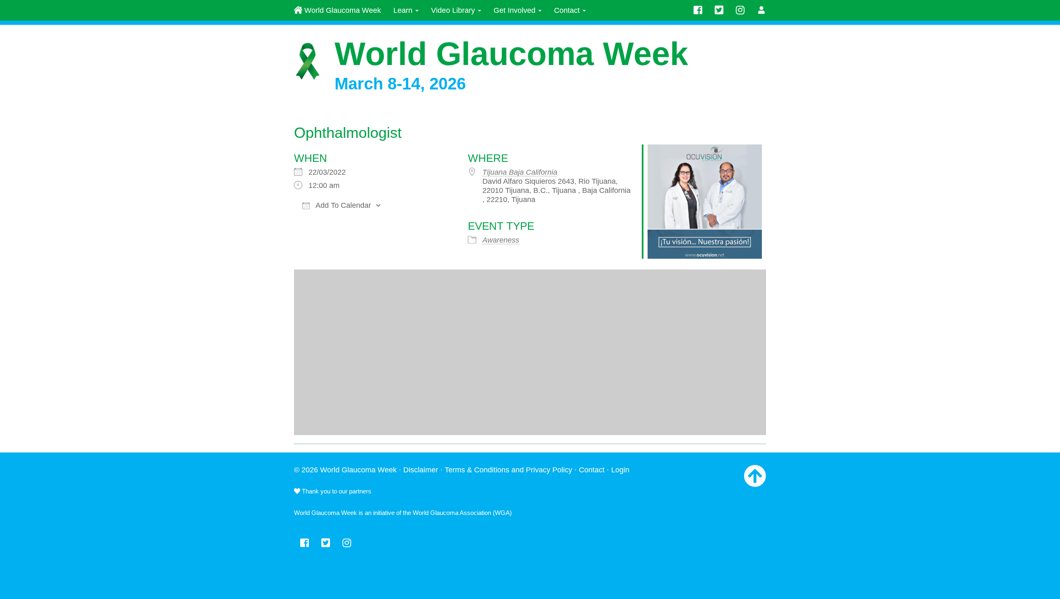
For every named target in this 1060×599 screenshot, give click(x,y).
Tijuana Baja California (519, 172)
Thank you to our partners (335, 491)
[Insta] (740, 10)
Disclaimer (420, 470)
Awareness (500, 240)
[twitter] (719, 10)
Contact (568, 10)
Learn (403, 10)
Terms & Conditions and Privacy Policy (508, 470)
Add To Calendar (342, 205)
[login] (762, 10)
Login (620, 470)
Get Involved (515, 10)
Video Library (454, 10)
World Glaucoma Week (341, 10)
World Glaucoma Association (452, 512)
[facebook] (697, 10)
